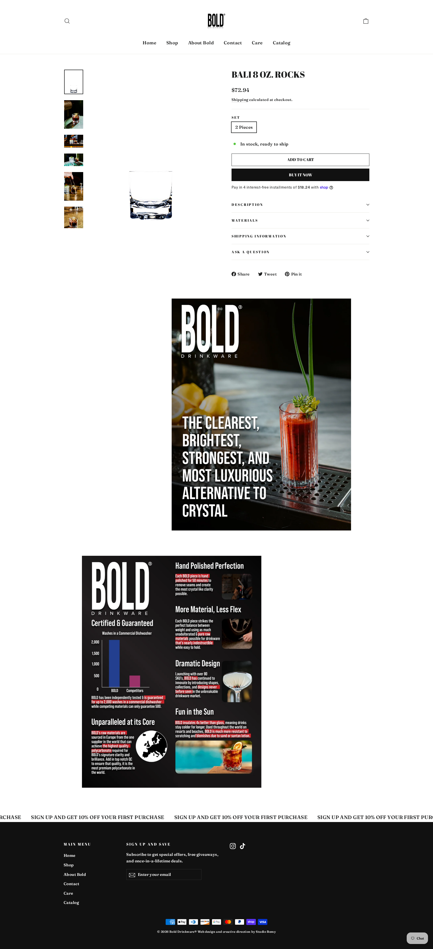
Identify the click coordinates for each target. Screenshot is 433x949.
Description (247, 204)
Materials (245, 220)
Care (257, 43)
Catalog (281, 43)
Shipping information (259, 236)
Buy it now (300, 175)
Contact (233, 43)
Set (236, 117)
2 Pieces (244, 127)
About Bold (201, 43)
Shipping (240, 99)
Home (149, 43)
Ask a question (251, 252)
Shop (172, 43)
